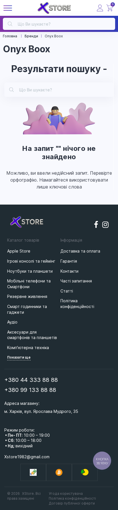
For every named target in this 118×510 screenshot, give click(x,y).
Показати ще (19, 357)
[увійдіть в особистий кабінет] (100, 8)
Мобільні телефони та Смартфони (29, 283)
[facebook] (96, 224)
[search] (10, 23)
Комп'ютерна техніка (28, 347)
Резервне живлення (27, 296)
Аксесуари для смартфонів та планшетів (32, 335)
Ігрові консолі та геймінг (31, 261)
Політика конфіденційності (72, 498)
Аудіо (12, 322)
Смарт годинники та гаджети (27, 309)
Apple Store (18, 251)
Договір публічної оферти (72, 503)
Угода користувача (66, 493)
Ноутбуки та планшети (30, 271)
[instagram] (106, 224)
